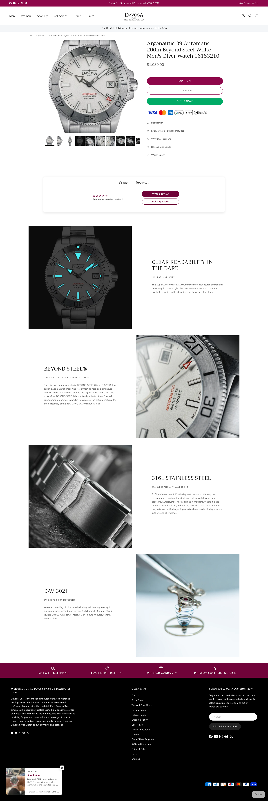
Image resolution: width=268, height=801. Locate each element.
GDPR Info (137, 724)
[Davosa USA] (134, 16)
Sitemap (136, 758)
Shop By (42, 16)
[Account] (242, 16)
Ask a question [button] (160, 201)
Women (26, 16)
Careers (135, 734)
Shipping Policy (140, 719)
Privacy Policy (139, 710)
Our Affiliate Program (143, 739)
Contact (135, 695)
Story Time (137, 700)
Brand (77, 16)
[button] (62, 768)
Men (12, 16)
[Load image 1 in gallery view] (92, 86)
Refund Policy (139, 715)
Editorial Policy (139, 749)
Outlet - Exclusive (141, 729)
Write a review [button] (160, 194)
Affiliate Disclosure (141, 744)
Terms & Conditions (142, 705)
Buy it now (185, 101)
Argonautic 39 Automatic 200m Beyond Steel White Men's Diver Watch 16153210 (70, 36)
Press (134, 754)
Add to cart (184, 90)
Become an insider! (225, 726)
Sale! (90, 16)
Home (31, 36)
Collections (60, 16)
